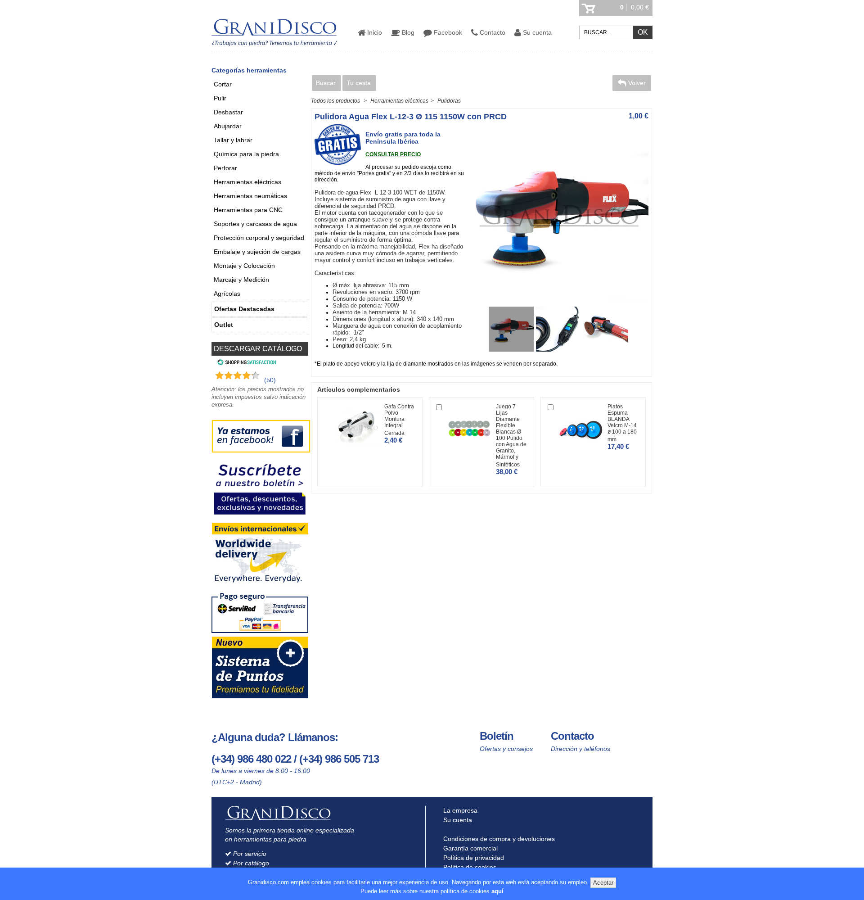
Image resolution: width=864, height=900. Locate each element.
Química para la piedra (246, 154)
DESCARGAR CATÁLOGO (258, 349)
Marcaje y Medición (241, 279)
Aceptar (603, 882)
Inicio (373, 32)
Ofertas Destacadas (244, 308)
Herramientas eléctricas (247, 181)
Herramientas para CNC (248, 209)
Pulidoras (449, 101)
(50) (270, 380)
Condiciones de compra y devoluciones (498, 838)
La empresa (459, 810)
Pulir (220, 98)
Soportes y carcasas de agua (255, 223)
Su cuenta (536, 32)
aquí (497, 891)
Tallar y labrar (233, 140)
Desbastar (228, 112)
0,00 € (640, 7)
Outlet (223, 324)
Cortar (223, 84)
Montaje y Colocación (244, 265)
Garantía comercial (469, 848)
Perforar (225, 168)
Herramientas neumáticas (250, 195)
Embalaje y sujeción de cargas (257, 251)
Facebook (447, 32)
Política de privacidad (472, 857)
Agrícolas (227, 293)
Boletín (496, 736)
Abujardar (228, 126)
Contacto (491, 32)
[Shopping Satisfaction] (245, 363)
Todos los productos (335, 101)
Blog (407, 32)
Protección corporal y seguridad (259, 237)
